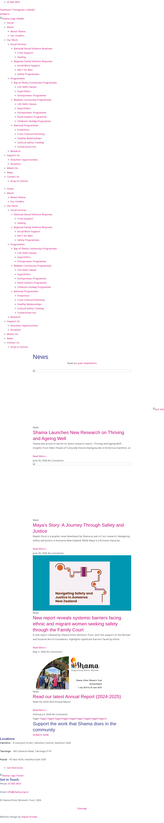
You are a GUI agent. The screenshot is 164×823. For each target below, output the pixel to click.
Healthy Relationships (29, 138)
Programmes (17, 78)
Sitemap (82, 808)
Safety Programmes (28, 74)
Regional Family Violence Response (33, 61)
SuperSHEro (24, 91)
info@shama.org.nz (17, 791)
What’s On (12, 168)
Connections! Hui (26, 146)
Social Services (18, 44)
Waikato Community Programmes (32, 99)
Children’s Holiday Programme (34, 121)
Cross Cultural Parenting (30, 133)
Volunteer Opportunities (24, 159)
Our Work (12, 39)
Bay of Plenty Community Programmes (35, 82)
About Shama (17, 31)
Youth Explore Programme (32, 116)
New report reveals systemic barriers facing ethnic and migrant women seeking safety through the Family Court (77, 623)
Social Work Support (28, 65)
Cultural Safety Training (30, 142)
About (10, 27)
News (10, 172)
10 (102, 718)
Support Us (13, 155)
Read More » (40, 456)
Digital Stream (29, 816)
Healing (21, 57)
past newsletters (87, 363)
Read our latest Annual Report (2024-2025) (77, 696)
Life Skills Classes (27, 86)
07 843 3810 (14, 783)
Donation (15, 163)
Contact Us (13, 176)
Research (15, 151)
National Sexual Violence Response (33, 48)
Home (10, 22)
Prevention (23, 129)
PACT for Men (25, 69)
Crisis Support (25, 52)
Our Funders (17, 35)
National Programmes (26, 125)
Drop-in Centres (19, 181)
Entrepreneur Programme (31, 95)
